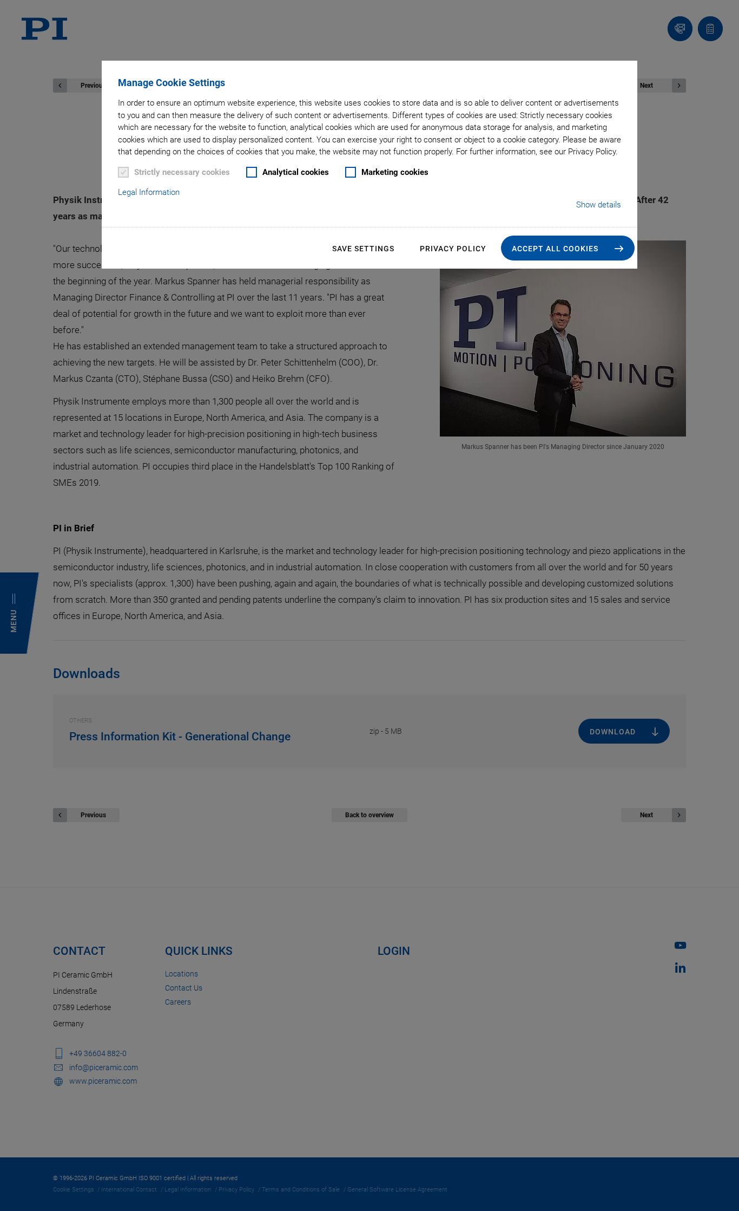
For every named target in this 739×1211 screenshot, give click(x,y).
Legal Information (149, 192)
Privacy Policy (453, 248)
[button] (568, 248)
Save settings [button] (363, 248)
